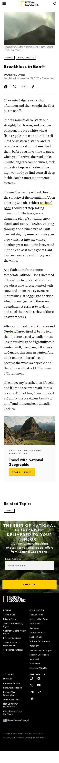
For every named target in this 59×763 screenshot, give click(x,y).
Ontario (43, 326)
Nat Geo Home (36, 614)
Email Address (13, 558)
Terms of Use (9, 614)
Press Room (35, 663)
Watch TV (34, 646)
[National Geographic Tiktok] (39, 692)
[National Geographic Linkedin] (32, 692)
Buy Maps (34, 628)
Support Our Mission (39, 654)
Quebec (9, 331)
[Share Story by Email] (23, 87)
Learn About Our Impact (41, 650)
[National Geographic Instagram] (31, 678)
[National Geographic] (30, 3)
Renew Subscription (12, 687)
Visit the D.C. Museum (40, 641)
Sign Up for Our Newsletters (10, 705)
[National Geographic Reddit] (32, 698)
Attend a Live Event (39, 619)
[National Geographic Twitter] (31, 685)
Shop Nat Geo (36, 636)
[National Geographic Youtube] (38, 685)
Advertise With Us (38, 668)
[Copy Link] (32, 87)
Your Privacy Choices (13, 649)
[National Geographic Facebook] (38, 678)
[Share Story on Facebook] (6, 87)
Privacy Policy (9, 619)
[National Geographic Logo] (14, 601)
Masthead (34, 659)
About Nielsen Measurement (10, 644)
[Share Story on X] (15, 87)
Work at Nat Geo (11, 699)
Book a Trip (35, 623)
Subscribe (7, 678)
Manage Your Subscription (9, 693)
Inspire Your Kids (37, 632)
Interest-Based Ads (12, 638)
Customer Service (11, 683)
